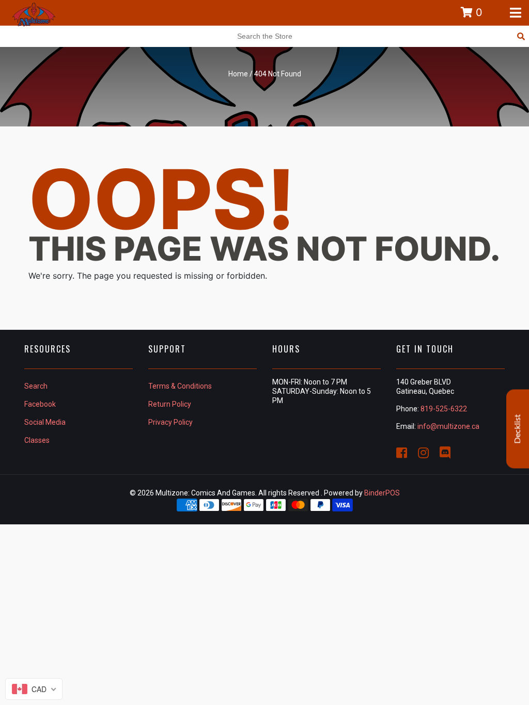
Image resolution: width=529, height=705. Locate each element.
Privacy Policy (170, 422)
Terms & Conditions (180, 386)
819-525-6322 (444, 409)
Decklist (518, 429)
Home (238, 74)
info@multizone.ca (448, 426)
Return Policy (169, 404)
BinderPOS (382, 493)
